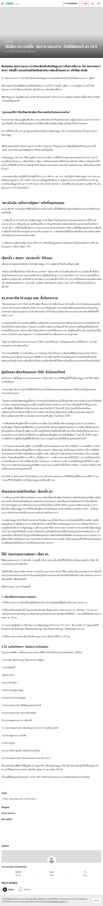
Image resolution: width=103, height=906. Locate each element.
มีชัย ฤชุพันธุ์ (7, 819)
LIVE (85, 3)
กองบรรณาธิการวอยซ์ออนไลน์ (14, 866)
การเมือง (9, 41)
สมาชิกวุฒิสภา (30, 798)
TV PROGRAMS (70, 3)
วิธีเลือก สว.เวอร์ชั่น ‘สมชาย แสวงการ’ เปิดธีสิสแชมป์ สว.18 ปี (51, 46)
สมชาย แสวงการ (8, 813)
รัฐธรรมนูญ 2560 (17, 798)
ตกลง (97, 900)
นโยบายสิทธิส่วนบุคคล (55, 901)
